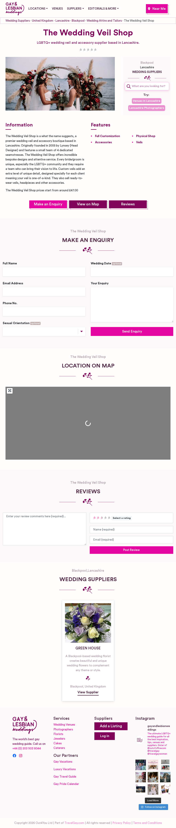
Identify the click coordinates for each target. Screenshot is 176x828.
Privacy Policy (121, 822)
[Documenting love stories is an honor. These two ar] (140, 765)
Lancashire (62, 20)
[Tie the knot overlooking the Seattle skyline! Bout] (165, 789)
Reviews (128, 204)
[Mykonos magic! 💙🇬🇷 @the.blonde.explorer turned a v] (140, 777)
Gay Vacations (62, 761)
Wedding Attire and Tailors (104, 20)
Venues (57, 8)
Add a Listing (111, 726)
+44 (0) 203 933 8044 (26, 748)
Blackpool (157, 8)
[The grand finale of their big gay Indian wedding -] (140, 789)
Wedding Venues (64, 724)
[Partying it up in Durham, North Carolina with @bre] (153, 789)
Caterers (59, 748)
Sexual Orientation (21, 323)
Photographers (63, 729)
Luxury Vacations (64, 769)
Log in (104, 736)
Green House (88, 648)
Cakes (57, 743)
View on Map (88, 204)
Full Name (10, 263)
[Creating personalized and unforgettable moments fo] (153, 777)
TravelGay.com (74, 822)
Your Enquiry (100, 283)
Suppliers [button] (74, 8)
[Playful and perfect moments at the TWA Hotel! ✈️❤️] (165, 765)
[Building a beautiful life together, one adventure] (165, 777)
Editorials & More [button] (102, 8)
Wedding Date (106, 263)
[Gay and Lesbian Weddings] (15, 8)
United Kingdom (42, 20)
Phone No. (10, 303)
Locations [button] (36, 8)
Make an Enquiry (48, 204)
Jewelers (59, 738)
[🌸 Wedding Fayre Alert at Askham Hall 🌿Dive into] (153, 765)
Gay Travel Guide (64, 776)
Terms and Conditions (147, 822)
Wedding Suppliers (18, 20)
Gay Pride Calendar (66, 784)
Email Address (13, 283)
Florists (58, 734)
